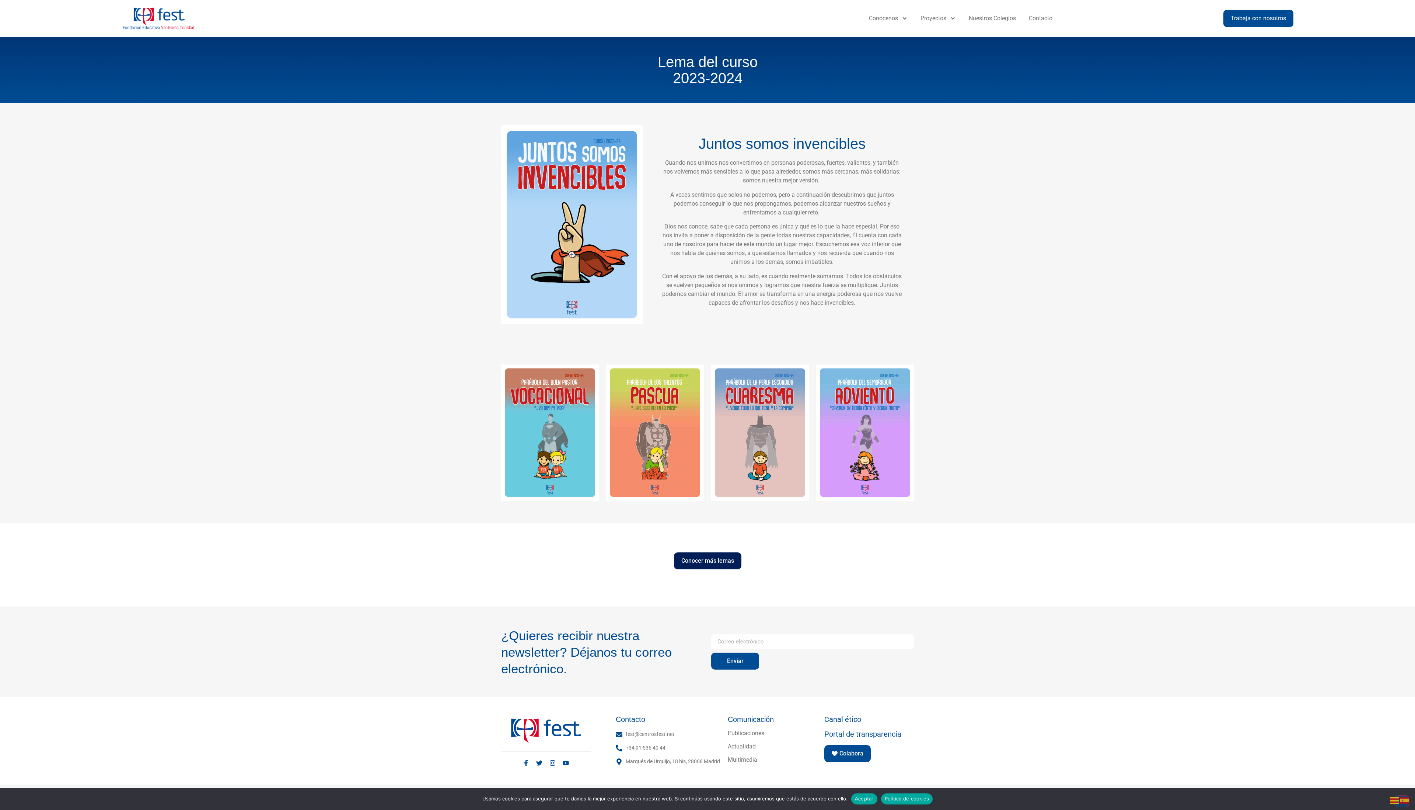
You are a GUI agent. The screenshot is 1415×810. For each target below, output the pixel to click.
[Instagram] (552, 763)
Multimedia (742, 759)
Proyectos (933, 18)
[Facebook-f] (526, 763)
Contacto (1040, 18)
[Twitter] (539, 763)
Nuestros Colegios (992, 18)
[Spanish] (1404, 799)
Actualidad (742, 746)
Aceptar (864, 799)
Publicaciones (746, 733)
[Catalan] (1395, 799)
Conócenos (883, 18)
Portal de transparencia (862, 734)
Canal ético (842, 719)
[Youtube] (566, 763)
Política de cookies (907, 799)
